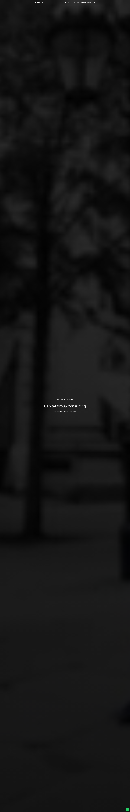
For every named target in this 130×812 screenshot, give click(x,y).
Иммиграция (76, 2)
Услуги (70, 2)
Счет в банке (83, 2)
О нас (66, 2)
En (94, 2)
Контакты (89, 2)
